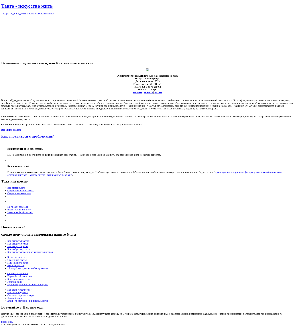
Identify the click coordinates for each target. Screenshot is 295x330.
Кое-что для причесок (18, 279)
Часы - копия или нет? (19, 209)
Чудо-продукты (18, 13)
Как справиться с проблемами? (27, 136)
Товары (5, 13)
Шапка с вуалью (15, 265)
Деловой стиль (15, 298)
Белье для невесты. (17, 257)
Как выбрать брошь (17, 246)
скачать (148, 92)
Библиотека (32, 13)
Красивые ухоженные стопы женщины (27, 284)
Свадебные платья (17, 260)
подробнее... (7, 321)
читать (158, 92)
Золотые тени (14, 281)
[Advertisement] (147, 36)
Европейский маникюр (19, 276)
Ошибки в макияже (17, 273)
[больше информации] (147, 70)
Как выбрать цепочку (18, 249)
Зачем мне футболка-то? (20, 212)
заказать (137, 92)
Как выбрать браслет (18, 241)
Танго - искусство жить (27, 6)
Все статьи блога (16, 187)
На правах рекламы (17, 207)
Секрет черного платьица (20, 190)
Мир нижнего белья (17, 262)
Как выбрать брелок (17, 243)
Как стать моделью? (17, 292)
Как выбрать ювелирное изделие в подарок (30, 252)
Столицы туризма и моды (20, 295)
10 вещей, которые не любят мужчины (27, 268)
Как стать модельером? (19, 289)
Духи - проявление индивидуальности (27, 300)
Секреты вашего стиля (19, 193)
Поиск (50, 13)
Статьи (43, 13)
